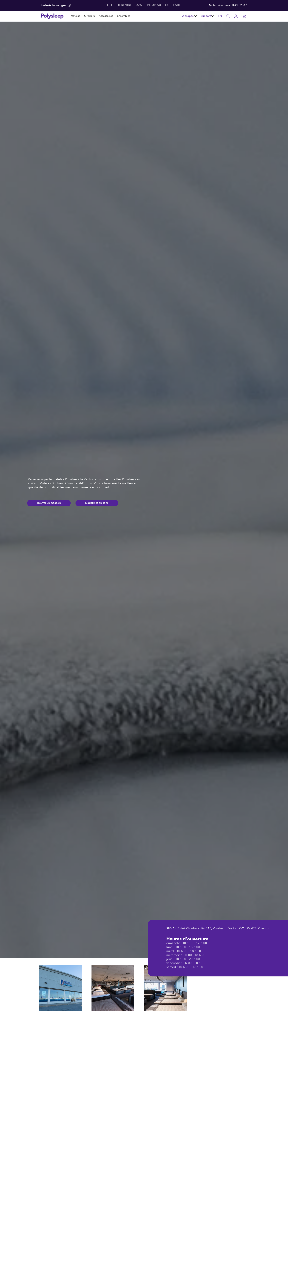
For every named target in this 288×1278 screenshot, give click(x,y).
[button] (244, 16)
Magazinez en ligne (96, 503)
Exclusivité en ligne (54, 5)
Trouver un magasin (49, 503)
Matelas (75, 16)
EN (220, 16)
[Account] (236, 16)
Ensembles (123, 16)
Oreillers (89, 16)
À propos (188, 16)
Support (206, 16)
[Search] (228, 16)
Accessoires (106, 16)
